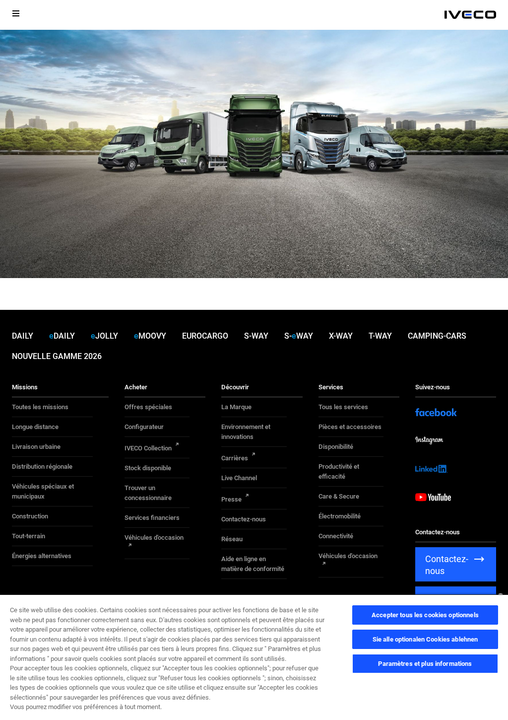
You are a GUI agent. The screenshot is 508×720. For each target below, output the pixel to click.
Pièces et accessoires (349, 427)
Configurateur (144, 427)
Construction (30, 516)
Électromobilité (339, 516)
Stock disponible (148, 468)
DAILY (22, 336)
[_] (470, 14)
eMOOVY (150, 336)
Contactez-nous (243, 519)
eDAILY (62, 336)
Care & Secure (338, 496)
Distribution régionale (42, 466)
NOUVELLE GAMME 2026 (57, 356)
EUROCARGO (205, 336)
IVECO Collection (148, 448)
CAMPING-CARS (437, 336)
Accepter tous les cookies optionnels (425, 615)
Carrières (234, 458)
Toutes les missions (40, 407)
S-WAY (256, 336)
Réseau (232, 539)
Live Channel (239, 478)
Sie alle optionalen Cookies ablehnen (425, 639)
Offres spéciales (148, 407)
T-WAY (380, 336)
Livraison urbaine (36, 446)
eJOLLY (104, 336)
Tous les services (343, 407)
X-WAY (341, 336)
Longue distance (35, 427)
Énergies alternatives (41, 556)
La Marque (236, 407)
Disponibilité (335, 446)
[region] (254, 657)
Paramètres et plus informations (425, 663)
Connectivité (335, 536)
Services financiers (152, 517)
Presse (231, 499)
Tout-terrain (28, 536)
